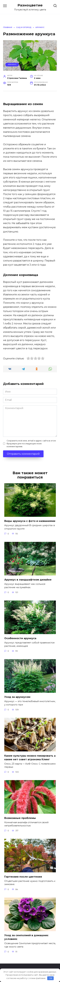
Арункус (12, 64)
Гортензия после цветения (23, 876)
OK (50, 978)
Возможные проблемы (20, 817)
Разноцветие (30, 5)
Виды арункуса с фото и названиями (29, 521)
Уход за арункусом (17, 696)
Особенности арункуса (20, 638)
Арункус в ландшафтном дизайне (28, 579)
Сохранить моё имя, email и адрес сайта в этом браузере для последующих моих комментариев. (31, 444)
